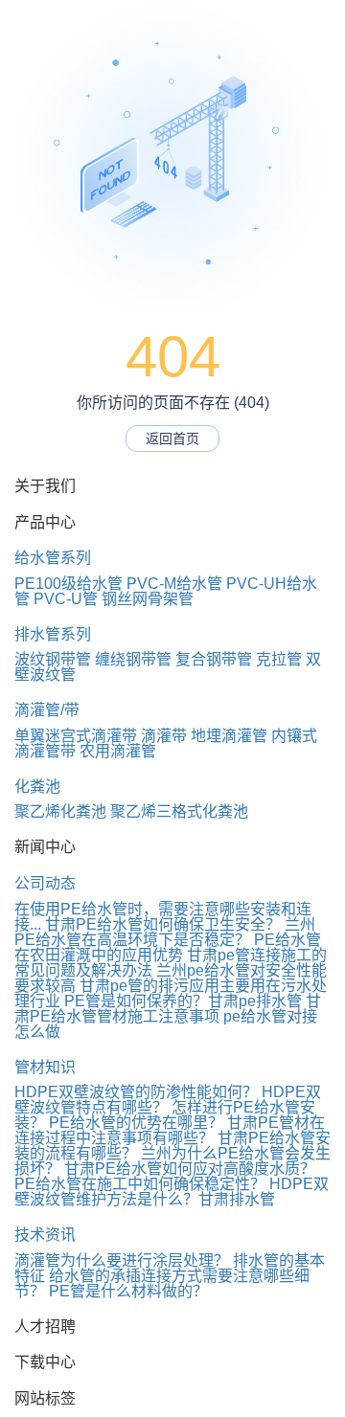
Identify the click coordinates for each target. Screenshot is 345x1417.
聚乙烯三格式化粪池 (179, 811)
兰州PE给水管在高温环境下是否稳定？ (164, 932)
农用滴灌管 (118, 751)
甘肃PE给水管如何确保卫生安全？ (163, 924)
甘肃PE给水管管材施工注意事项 (167, 1008)
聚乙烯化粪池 (60, 811)
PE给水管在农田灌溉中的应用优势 (167, 947)
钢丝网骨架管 (148, 599)
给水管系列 (52, 558)
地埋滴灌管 (229, 736)
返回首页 (172, 438)
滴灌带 (164, 736)
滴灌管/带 (47, 710)
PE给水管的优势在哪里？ (136, 1122)
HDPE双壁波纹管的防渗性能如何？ (136, 1092)
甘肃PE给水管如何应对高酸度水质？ (189, 1168)
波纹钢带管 (52, 659)
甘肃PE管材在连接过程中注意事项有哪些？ (169, 1130)
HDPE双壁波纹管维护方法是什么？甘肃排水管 (171, 1191)
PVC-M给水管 (174, 583)
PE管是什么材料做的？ (128, 1291)
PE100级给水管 (68, 583)
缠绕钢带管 (133, 659)
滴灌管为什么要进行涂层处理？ (121, 1260)
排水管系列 (52, 634)
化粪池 (37, 786)
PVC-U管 (66, 599)
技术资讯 (45, 1234)
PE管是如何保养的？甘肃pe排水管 (183, 1001)
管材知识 (45, 1067)
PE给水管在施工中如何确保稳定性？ (139, 1184)
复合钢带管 (213, 659)
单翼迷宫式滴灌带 (75, 736)
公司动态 (45, 883)
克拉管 (279, 659)
